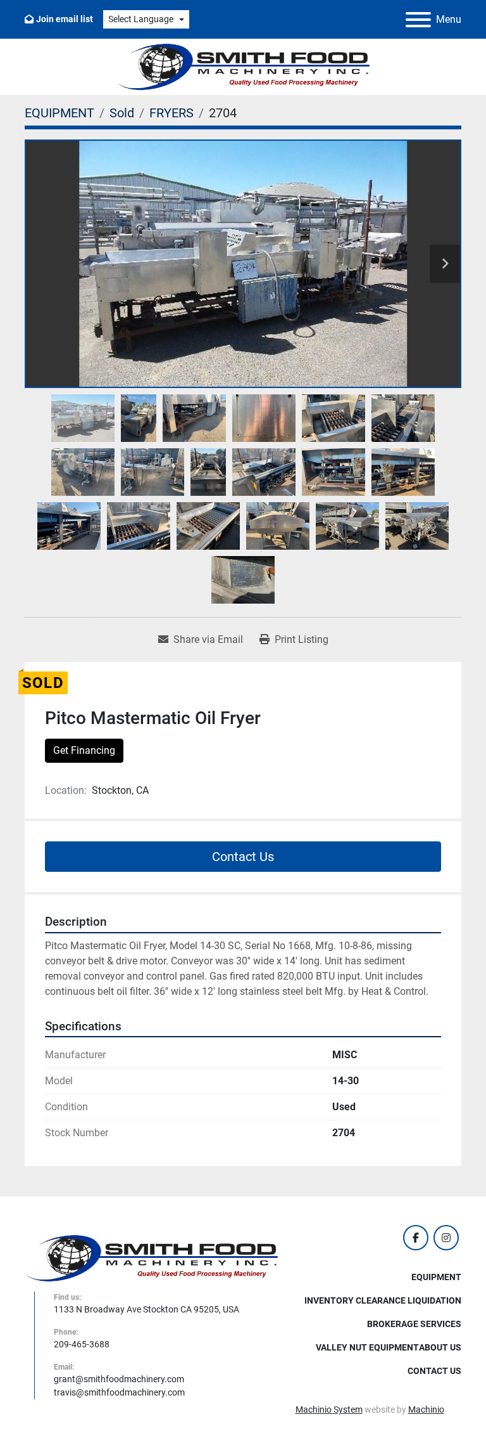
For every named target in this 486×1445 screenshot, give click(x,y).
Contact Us (243, 856)
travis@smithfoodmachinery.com (119, 1392)
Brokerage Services (414, 1324)
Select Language (140, 19)
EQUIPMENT (436, 1277)
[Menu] (418, 19)
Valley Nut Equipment (367, 1347)
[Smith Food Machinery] (151, 1257)
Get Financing (84, 750)
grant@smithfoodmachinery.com (119, 1379)
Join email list (64, 19)
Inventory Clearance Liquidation (382, 1300)
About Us (440, 1347)
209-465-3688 (81, 1344)
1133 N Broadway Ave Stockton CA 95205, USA (146, 1309)
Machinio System (329, 1409)
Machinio (426, 1409)
